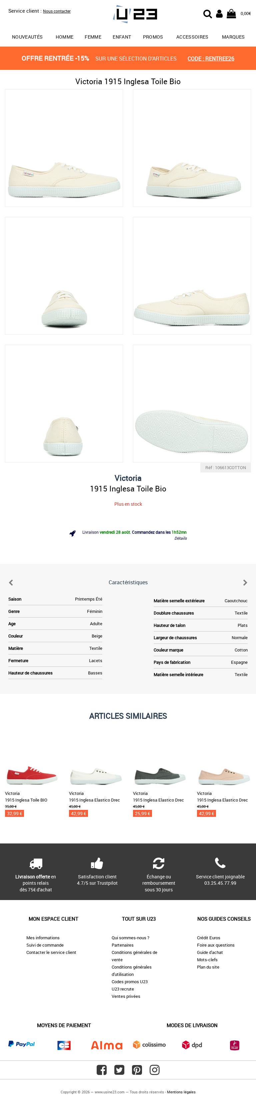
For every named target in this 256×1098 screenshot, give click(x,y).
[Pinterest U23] (137, 1072)
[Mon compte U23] (219, 13)
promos (153, 37)
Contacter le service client (51, 952)
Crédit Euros (208, 938)
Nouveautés (27, 37)
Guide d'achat (210, 952)
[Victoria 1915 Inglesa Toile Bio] (64, 148)
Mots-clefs (207, 960)
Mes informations (43, 938)
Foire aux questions (216, 945)
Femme (93, 37)
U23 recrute (123, 989)
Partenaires (123, 945)
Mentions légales (181, 1091)
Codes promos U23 (130, 982)
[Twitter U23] (119, 1072)
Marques (233, 37)
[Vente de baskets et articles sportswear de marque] (128, 15)
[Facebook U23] (101, 1072)
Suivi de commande (45, 945)
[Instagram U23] (154, 1072)
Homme (65, 37)
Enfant (122, 37)
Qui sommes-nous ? (130, 938)
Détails (180, 538)
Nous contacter (57, 11)
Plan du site (208, 967)
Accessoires (192, 37)
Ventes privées (126, 996)
